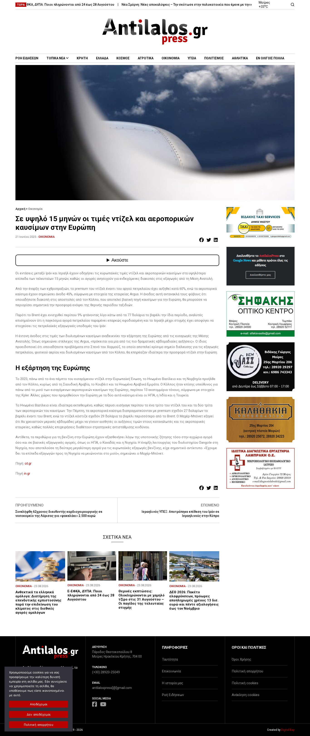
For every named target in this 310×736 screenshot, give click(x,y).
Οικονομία (35, 208)
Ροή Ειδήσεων (173, 695)
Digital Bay (288, 729)
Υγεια (192, 58)
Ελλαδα (102, 58)
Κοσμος (123, 58)
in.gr (27, 473)
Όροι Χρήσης (241, 659)
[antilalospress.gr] (155, 31)
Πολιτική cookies (245, 683)
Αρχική (20, 208)
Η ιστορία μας (172, 683)
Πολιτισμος (214, 58)
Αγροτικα (145, 58)
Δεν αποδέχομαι (39, 714)
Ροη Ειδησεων (26, 58)
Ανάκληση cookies (245, 695)
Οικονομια (171, 58)
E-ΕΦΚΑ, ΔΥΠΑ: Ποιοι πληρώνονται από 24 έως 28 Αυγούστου (54, 4)
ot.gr (28, 463)
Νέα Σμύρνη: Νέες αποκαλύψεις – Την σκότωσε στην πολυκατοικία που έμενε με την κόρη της (179, 4)
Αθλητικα (240, 58)
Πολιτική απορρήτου (247, 671)
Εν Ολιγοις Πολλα (270, 58)
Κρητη (82, 58)
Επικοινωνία (171, 671)
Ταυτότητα (170, 659)
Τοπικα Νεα (56, 58)
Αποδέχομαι (38, 704)
